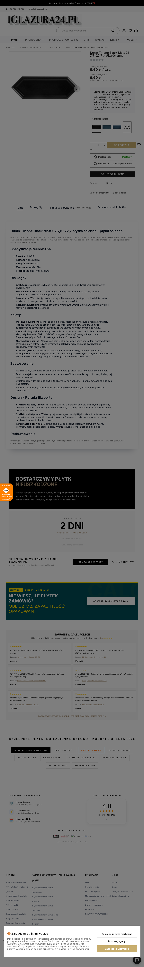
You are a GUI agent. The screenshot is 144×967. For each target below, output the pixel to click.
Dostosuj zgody (116, 941)
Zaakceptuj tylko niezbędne (117, 934)
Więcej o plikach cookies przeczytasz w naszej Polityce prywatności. (52, 949)
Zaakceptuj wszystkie (117, 948)
